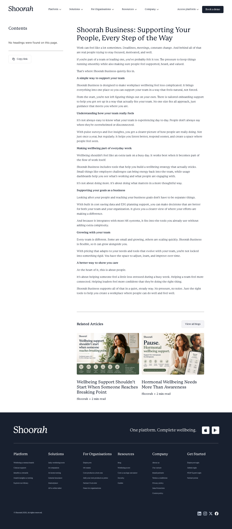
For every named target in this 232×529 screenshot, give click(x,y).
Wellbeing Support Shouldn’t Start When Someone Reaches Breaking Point (107, 387)
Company (150, 9)
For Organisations (101, 9)
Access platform (186, 9)
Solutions (74, 9)
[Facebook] (216, 513)
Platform (53, 9)
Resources (128, 9)
